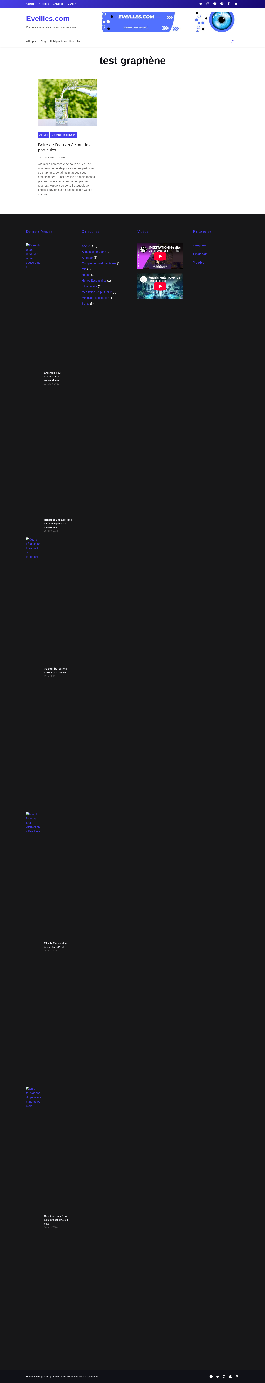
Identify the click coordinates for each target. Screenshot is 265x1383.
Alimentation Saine (94, 251)
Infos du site (89, 286)
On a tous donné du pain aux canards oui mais (56, 1220)
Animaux (87, 257)
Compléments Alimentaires (99, 263)
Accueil (30, 3)
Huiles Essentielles (94, 280)
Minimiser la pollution (63, 134)
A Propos (44, 3)
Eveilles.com (48, 18)
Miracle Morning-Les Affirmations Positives (56, 945)
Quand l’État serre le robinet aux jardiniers (56, 670)
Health (86, 274)
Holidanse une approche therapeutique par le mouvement (58, 523)
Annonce (58, 3)
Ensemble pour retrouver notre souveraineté (52, 376)
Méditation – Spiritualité (97, 292)
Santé (85, 303)
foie (84, 269)
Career (72, 3)
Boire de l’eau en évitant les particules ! (64, 148)
